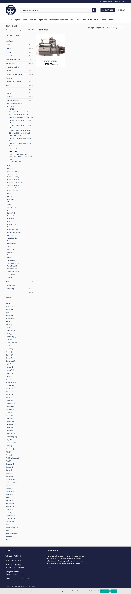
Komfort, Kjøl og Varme (97, 20)
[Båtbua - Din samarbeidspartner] (11, 10)
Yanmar (9, 277)
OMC (8, 235)
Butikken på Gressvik (106, 1)
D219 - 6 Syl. (13, 148)
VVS (84, 20)
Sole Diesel (10, 255)
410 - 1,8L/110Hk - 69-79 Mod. (18, 112)
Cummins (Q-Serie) (13, 182)
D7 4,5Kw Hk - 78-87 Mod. (17, 162)
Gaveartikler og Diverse (13, 67)
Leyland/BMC (11, 213)
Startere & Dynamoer (19, 30)
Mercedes (10, 224)
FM (8, 196)
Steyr (9, 258)
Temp (7, 281)
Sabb (9, 246)
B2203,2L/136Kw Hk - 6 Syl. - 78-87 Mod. (20, 126)
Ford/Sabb (10, 199)
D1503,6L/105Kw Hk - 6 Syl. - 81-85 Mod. (20, 140)
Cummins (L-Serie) (13, 177)
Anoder (9, 20)
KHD (8, 210)
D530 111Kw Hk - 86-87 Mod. (18, 154)
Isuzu (9, 205)
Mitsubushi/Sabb (12, 230)
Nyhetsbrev (117, 1)
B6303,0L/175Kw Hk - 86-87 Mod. (19, 130)
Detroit (9, 193)
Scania (9, 252)
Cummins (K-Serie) (13, 174)
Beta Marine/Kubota (13, 103)
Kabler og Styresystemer (58, 20)
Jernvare (8, 71)
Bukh (8, 166)
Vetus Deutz (11, 260)
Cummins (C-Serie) (13, 171)
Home (8, 30)
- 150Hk (11, 109)
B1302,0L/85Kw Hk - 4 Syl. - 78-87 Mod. (21, 117)
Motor (72, 20)
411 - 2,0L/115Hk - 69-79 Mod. (18, 115)
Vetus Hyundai (11, 263)
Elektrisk (25, 20)
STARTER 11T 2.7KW (50, 61)
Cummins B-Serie (12, 188)
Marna (9, 221)
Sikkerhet (9, 97)
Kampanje (9, 78)
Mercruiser (10, 227)
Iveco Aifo (10, 207)
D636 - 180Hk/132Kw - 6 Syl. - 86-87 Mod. (20, 158)
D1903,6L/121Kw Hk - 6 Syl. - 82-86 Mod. (20, 145)
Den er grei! (105, 591)
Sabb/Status (11, 249)
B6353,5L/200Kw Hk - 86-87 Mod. (19, 133)
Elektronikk (9, 56)
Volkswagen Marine (13, 271)
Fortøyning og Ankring (38, 20)
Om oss (8, 586)
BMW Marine (32, 30)
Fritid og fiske (10, 63)
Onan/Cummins (12, 238)
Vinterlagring (10, 289)
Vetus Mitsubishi (12, 266)
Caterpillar (10, 168)
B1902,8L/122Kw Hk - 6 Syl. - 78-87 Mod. (20, 121)
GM (8, 202)
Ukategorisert (10, 285)
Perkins (9, 241)
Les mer (49, 568)
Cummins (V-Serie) (13, 185)
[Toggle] (32, 45)
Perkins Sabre (11, 244)
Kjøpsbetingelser (30, 586)
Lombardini (10, 218)
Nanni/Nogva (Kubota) (14, 232)
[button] (123, 1)
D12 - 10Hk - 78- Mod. (16, 136)
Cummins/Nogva (12, 191)
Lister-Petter (11, 216)
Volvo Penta (11, 274)
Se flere (111, 20)
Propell (78, 20)
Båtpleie (17, 20)
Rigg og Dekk (10, 93)
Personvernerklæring (18, 586)
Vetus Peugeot (12, 269)
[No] (128, 591)
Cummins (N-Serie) (13, 179)
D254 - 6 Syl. (13, 151)
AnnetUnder (9, 41)
